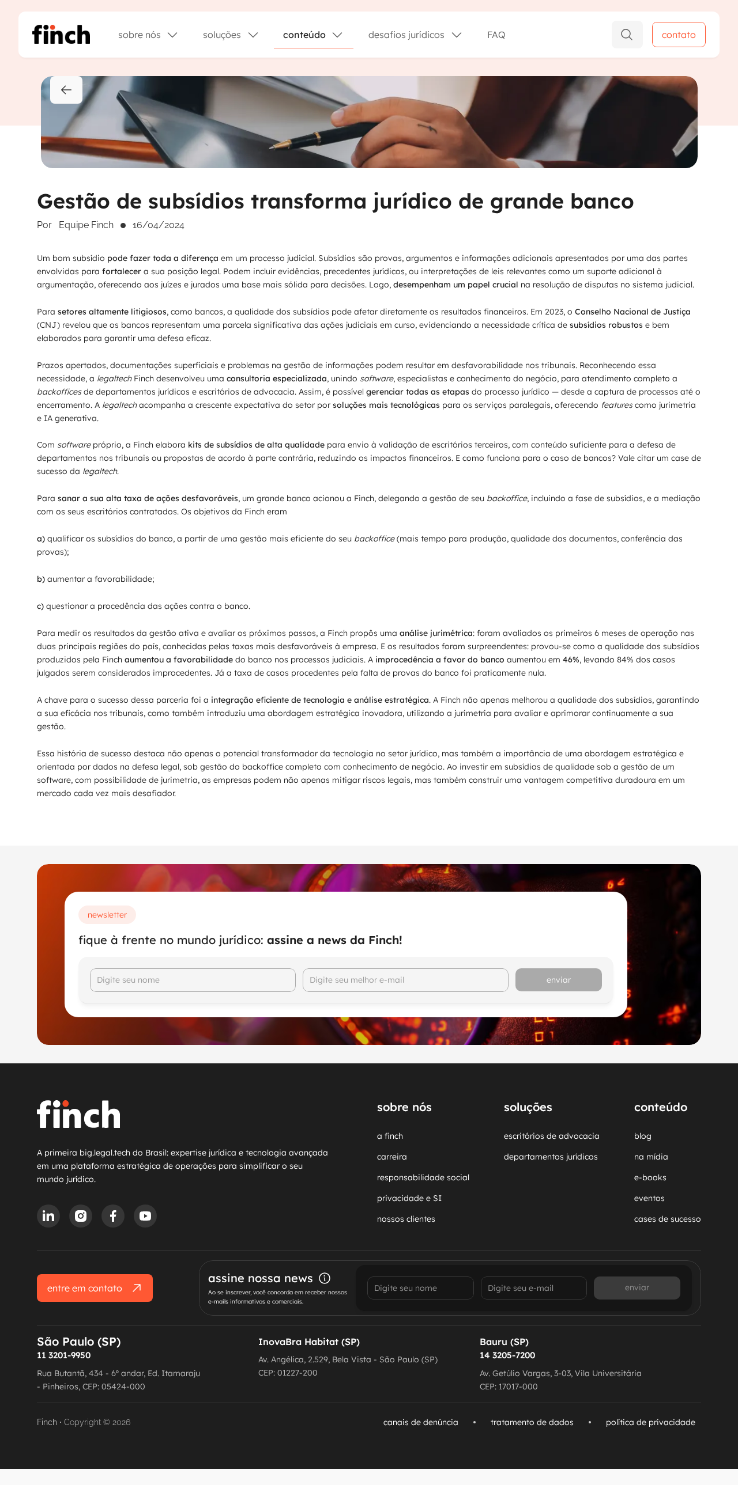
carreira (392, 1156)
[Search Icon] (627, 34)
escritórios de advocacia (552, 1136)
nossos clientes (406, 1219)
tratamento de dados (532, 1422)
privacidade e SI (409, 1198)
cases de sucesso (667, 1219)
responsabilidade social (423, 1177)
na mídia (651, 1156)
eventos (649, 1198)
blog (643, 1136)
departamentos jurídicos (551, 1156)
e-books (650, 1177)
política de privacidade (650, 1422)
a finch (390, 1136)
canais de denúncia (420, 1422)
